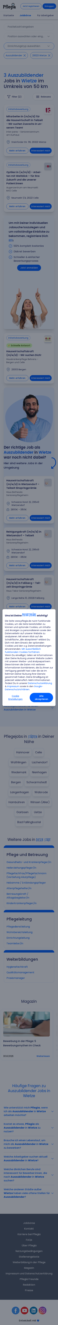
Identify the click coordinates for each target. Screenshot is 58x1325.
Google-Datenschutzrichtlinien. (24, 688)
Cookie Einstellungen (15, 697)
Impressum (13, 686)
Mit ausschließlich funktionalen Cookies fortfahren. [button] (23, 650)
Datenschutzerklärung (40, 683)
